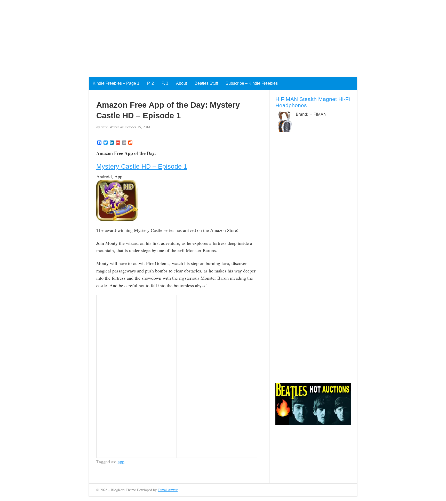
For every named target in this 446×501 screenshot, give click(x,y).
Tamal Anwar (168, 489)
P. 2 (150, 83)
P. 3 (165, 83)
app (121, 461)
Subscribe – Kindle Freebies (252, 83)
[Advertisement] (155, 36)
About (181, 83)
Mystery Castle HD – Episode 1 (141, 166)
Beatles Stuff (206, 83)
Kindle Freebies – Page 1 (116, 83)
